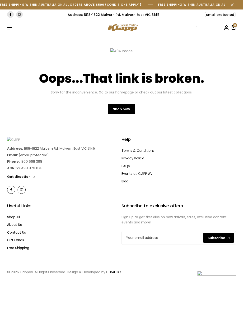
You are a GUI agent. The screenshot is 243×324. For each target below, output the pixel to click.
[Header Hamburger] (9, 27)
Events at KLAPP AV (137, 173)
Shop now (121, 109)
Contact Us (16, 232)
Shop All (13, 217)
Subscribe (216, 238)
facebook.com (10, 14)
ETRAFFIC (113, 272)
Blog (125, 181)
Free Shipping (18, 247)
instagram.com (19, 14)
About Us (14, 224)
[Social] (11, 190)
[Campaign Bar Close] (234, 4)
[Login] (226, 27)
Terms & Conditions (138, 150)
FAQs (126, 166)
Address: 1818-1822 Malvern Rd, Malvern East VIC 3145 (113, 14)
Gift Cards (15, 240)
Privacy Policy (133, 158)
